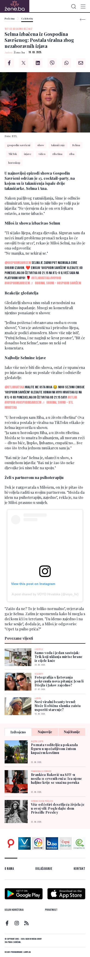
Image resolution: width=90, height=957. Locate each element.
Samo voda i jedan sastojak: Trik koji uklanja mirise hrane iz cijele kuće (59, 657)
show (40, 145)
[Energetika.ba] (79, 843)
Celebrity (27, 18)
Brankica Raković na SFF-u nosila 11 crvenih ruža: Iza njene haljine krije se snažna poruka (56, 778)
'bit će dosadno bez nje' (19, 29)
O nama (9, 869)
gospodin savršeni (18, 145)
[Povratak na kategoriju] (82, 19)
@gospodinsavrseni (18, 263)
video (42, 154)
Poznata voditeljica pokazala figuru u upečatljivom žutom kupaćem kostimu (54, 749)
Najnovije (45, 732)
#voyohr (55, 278)
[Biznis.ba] (52, 843)
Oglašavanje (43, 869)
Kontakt (79, 869)
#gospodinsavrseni (17, 283)
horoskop (14, 162)
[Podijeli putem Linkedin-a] (37, 63)
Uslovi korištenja (14, 910)
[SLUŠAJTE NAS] (38, 843)
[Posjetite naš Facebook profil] (7, 923)
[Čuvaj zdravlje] (65, 843)
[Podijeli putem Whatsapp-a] (66, 63)
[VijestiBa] (24, 843)
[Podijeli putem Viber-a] (52, 63)
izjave (27, 154)
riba (71, 154)
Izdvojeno (18, 732)
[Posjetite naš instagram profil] (16, 923)
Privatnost (51, 910)
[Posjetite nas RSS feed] (26, 923)
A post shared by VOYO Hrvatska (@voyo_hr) (45, 594)
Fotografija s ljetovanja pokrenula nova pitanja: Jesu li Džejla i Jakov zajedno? (59, 681)
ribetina (57, 154)
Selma (76, 145)
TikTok (12, 154)
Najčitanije (72, 732)
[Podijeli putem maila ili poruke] (80, 63)
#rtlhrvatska (40, 278)
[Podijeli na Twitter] (23, 63)
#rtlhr (72, 397)
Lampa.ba (27, 952)
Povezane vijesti (19, 638)
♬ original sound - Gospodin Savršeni (55, 283)
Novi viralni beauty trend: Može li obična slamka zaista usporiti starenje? (58, 706)
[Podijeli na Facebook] (9, 63)
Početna (10, 18)
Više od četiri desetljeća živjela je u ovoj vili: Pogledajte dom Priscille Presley (57, 808)
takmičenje (58, 145)
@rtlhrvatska (14, 387)
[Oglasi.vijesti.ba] (11, 843)
